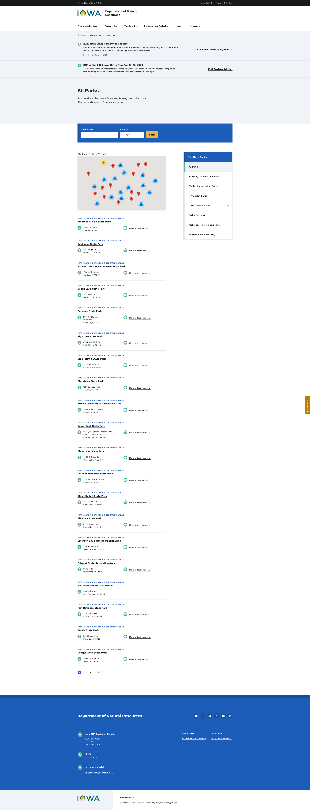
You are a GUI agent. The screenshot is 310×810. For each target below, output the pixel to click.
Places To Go (95, 35)
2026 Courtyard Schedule (220, 69)
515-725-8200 (91, 758)
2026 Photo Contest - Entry (213, 49)
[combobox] (132, 135)
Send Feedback (127, 797)
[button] (113, 166)
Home (83, 35)
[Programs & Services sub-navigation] (99, 26)
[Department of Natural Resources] (90, 13)
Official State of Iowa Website (90, 3)
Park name (87, 129)
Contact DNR (188, 733)
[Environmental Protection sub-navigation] (171, 26)
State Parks (110, 35)
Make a (138, 228)
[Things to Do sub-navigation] (138, 26)
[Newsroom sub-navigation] (202, 26)
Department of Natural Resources (121, 13)
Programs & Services (224, 3)
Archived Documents (221, 738)
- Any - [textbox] (127, 135)
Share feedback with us (97, 772)
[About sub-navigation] (184, 26)
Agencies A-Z (206, 3)
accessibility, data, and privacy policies (160, 803)
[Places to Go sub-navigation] (118, 26)
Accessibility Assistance (194, 738)
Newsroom (216, 733)
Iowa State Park (113, 47)
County (124, 129)
